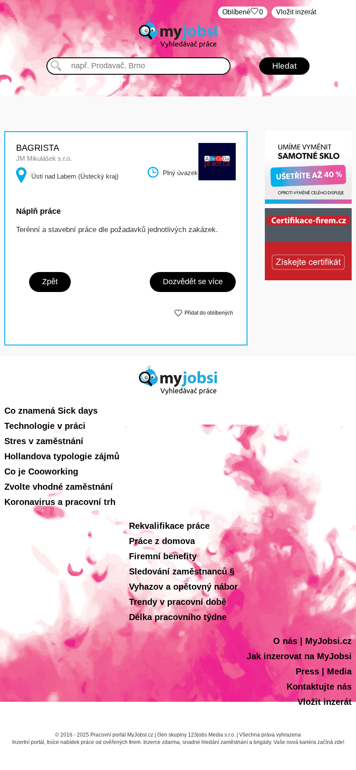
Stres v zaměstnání (43, 441)
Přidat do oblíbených (209, 313)
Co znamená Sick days (51, 410)
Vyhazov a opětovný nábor (183, 586)
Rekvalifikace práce (169, 526)
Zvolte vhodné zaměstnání (58, 486)
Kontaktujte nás (319, 686)
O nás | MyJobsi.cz (312, 641)
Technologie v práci (45, 426)
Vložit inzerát (296, 12)
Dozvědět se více (193, 281)
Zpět (50, 281)
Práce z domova (162, 541)
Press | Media (324, 671)
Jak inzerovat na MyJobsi (299, 656)
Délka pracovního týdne (178, 617)
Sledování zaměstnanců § (181, 571)
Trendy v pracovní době (177, 602)
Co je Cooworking (41, 471)
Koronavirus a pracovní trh (59, 502)
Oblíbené (242, 12)
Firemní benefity (163, 556)
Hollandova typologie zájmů (61, 456)
